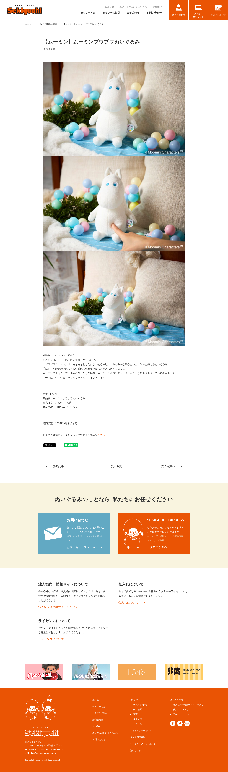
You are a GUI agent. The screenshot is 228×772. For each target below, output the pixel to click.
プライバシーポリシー (141, 730)
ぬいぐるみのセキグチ (24, 10)
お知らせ (109, 6)
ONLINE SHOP (218, 15)
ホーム (28, 24)
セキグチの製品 (111, 12)
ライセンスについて (51, 639)
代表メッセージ (140, 704)
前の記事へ (60, 466)
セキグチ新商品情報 (47, 24)
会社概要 (137, 709)
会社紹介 (157, 6)
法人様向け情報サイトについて (58, 606)
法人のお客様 (178, 15)
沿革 (135, 714)
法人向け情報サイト (198, 15)
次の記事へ (168, 466)
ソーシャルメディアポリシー (144, 744)
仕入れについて (128, 602)
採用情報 (137, 719)
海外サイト (135, 750)
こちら (101, 435)
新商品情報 (133, 12)
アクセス (137, 724)
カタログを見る (157, 547)
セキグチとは (88, 12)
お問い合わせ (154, 12)
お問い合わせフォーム (81, 547)
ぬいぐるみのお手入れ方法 (133, 6)
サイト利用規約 (137, 737)
